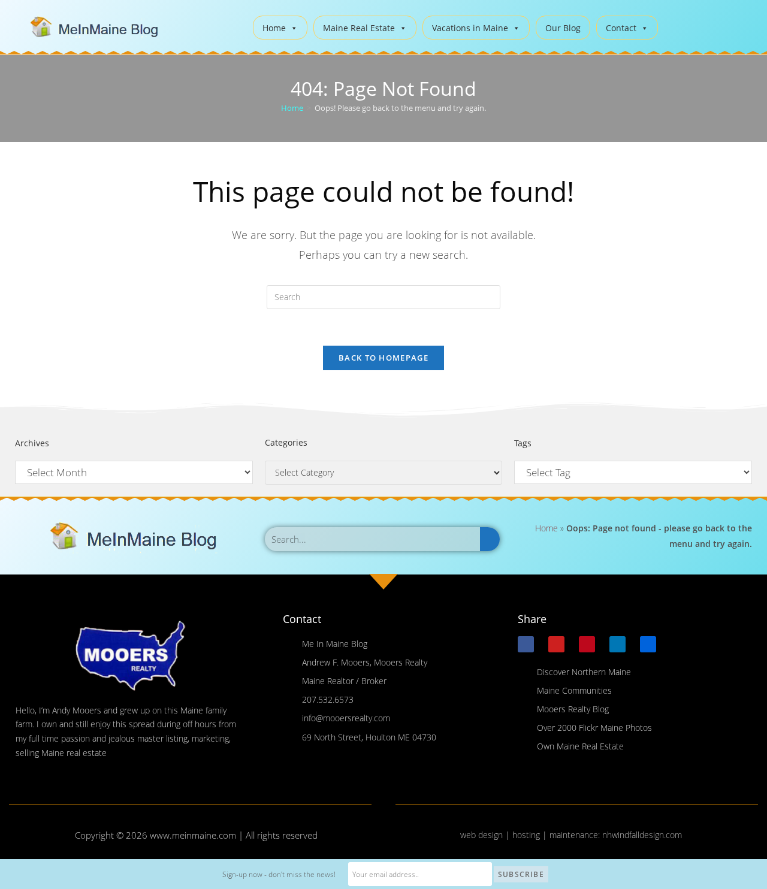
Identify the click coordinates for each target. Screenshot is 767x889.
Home (274, 28)
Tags (523, 443)
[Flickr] (648, 644)
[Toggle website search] (676, 26)
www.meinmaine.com (193, 835)
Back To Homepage (383, 357)
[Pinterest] (587, 644)
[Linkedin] (617, 644)
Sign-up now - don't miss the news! (279, 874)
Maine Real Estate (359, 28)
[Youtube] (556, 644)
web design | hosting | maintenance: (531, 834)
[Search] (490, 539)
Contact (621, 28)
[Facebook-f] (526, 644)
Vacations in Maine (470, 28)
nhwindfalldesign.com (642, 834)
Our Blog (563, 28)
